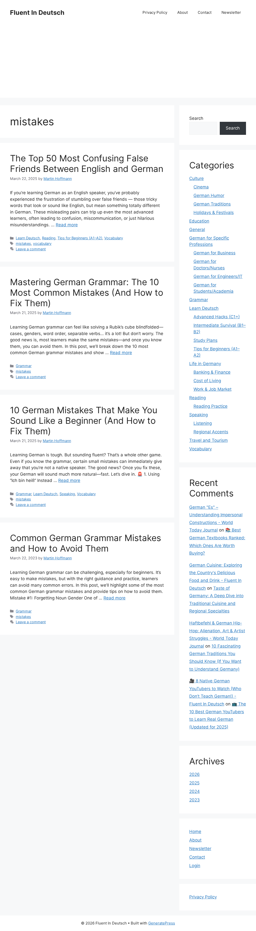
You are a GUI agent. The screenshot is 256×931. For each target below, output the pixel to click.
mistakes (23, 243)
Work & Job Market (213, 389)
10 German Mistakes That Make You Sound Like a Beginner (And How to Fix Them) (83, 420)
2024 (194, 791)
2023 (194, 799)
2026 (194, 774)
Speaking (67, 494)
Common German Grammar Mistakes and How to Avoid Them (85, 543)
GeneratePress (161, 923)
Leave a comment (31, 249)
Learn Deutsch (28, 238)
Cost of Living (207, 380)
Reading (49, 238)
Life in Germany (205, 363)
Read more (67, 224)
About (182, 12)
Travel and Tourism (208, 440)
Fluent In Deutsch (37, 12)
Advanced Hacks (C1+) (217, 316)
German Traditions (212, 203)
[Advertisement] (128, 63)
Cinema (201, 186)
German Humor (209, 195)
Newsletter (231, 12)
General (197, 229)
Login (194, 865)
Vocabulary (113, 238)
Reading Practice (211, 406)
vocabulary (42, 243)
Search (196, 118)
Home (195, 831)
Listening (203, 423)
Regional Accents (211, 431)
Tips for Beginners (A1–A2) (80, 238)
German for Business (215, 252)
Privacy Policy (154, 12)
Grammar (24, 366)
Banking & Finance (212, 372)
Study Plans (206, 340)
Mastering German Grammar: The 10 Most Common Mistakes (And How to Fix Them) (86, 292)
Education (199, 221)
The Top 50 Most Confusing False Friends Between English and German (86, 163)
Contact (205, 12)
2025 (194, 782)
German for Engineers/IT (218, 276)
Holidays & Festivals (214, 212)
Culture (196, 178)
